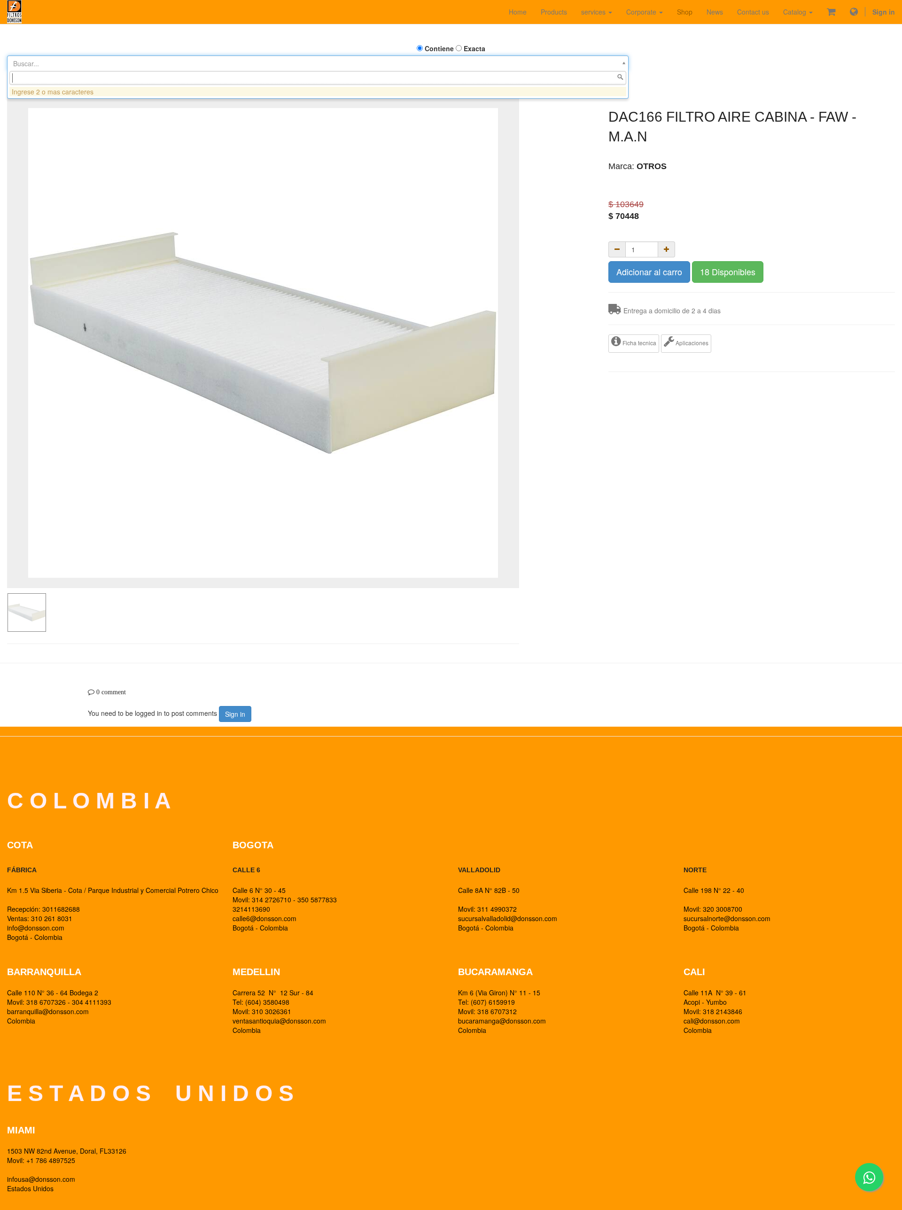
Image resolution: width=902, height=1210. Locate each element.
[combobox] (317, 78)
